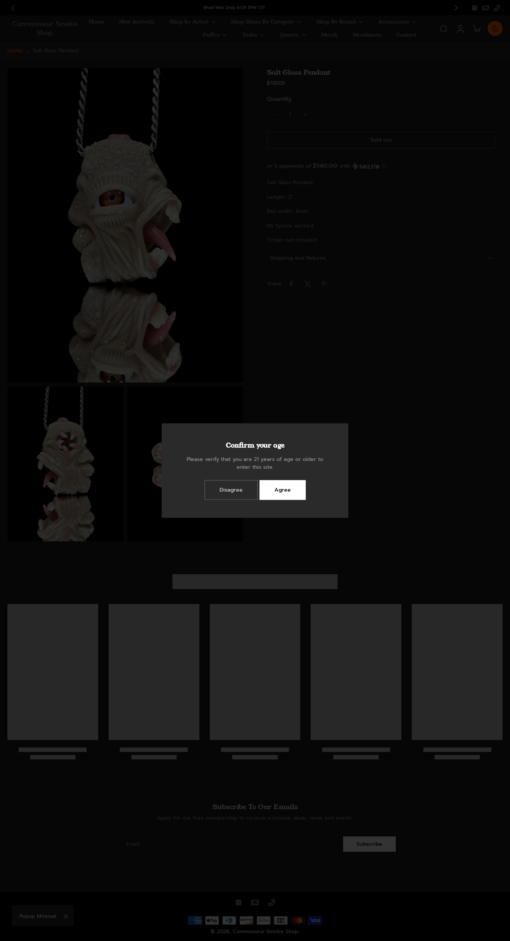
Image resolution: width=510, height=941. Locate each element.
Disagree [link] (231, 490)
